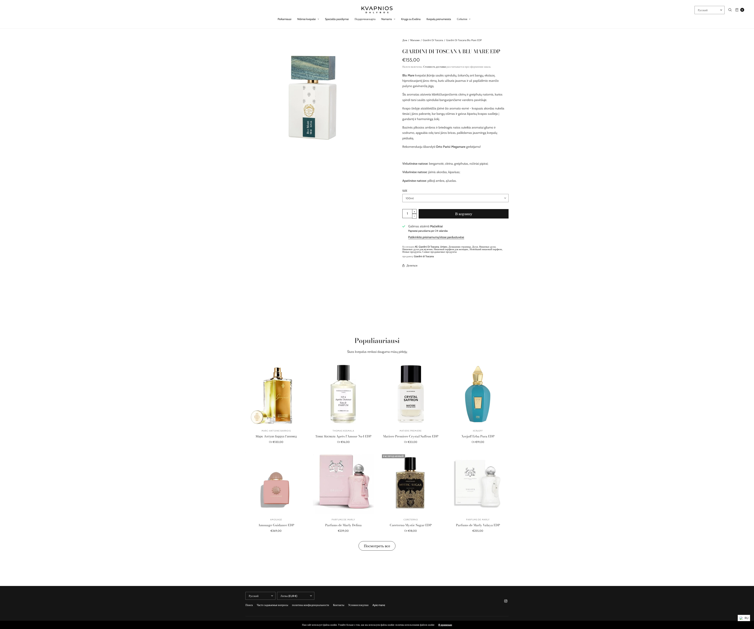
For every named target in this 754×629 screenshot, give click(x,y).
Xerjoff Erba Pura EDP (477, 436)
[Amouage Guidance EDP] (276, 483)
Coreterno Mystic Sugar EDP (411, 525)
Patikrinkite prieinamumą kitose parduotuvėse (436, 237)
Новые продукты (411, 251)
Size (404, 190)
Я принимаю (445, 625)
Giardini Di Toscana (429, 246)
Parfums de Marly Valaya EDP (478, 525)
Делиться (411, 265)
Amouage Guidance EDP (276, 525)
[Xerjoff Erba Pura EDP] (478, 394)
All (416, 246)
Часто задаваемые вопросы (272, 605)
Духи (475, 246)
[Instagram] (506, 601)
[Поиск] (730, 9)
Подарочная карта (365, 19)
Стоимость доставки (434, 66)
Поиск (249, 605)
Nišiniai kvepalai (306, 19)
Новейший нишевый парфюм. (486, 249)
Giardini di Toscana (424, 256)
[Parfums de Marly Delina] (343, 483)
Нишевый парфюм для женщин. (451, 249)
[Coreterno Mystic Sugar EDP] (410, 483)
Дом (404, 40)
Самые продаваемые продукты (439, 251)
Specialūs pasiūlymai (337, 19)
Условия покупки (358, 605)
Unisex (443, 246)
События (462, 19)
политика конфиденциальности (310, 605)
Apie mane (378, 605)
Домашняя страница (459, 246)
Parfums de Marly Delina (343, 525)
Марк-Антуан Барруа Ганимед (276, 436)
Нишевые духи (487, 246)
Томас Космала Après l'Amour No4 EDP (343, 436)
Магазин (415, 40)
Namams (386, 19)
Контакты (338, 605)
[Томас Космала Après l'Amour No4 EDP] (343, 394)
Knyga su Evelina (411, 19)
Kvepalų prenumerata (438, 19)
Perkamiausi (284, 19)
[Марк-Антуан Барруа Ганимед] (276, 394)
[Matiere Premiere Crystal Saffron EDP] (410, 394)
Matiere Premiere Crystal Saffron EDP (410, 436)
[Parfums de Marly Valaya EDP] (478, 483)
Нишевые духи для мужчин (417, 249)
